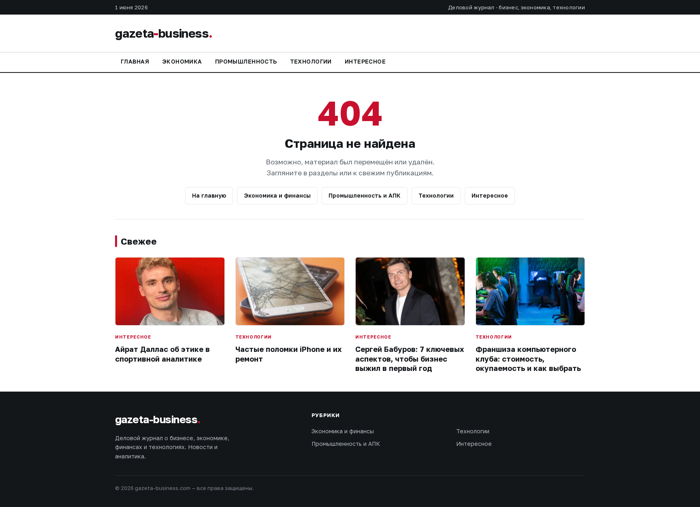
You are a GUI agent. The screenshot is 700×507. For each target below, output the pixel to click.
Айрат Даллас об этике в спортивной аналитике (162, 354)
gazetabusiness (163, 33)
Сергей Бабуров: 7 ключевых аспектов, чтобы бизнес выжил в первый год (409, 359)
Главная (135, 61)
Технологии (311, 61)
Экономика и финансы (277, 195)
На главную (209, 195)
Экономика (182, 61)
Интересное (365, 61)
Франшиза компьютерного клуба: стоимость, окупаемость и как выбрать (528, 359)
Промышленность (246, 61)
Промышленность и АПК (365, 195)
